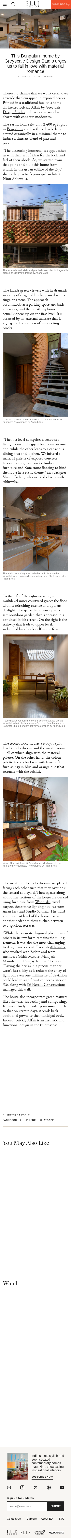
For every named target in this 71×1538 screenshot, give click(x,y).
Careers (32, 1518)
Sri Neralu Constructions (46, 984)
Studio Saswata (37, 911)
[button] (11, 1120)
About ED (47, 1518)
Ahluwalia (57, 947)
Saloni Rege (45, 76)
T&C (61, 1518)
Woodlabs (42, 902)
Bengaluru (15, 129)
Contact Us (14, 1518)
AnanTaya (10, 911)
